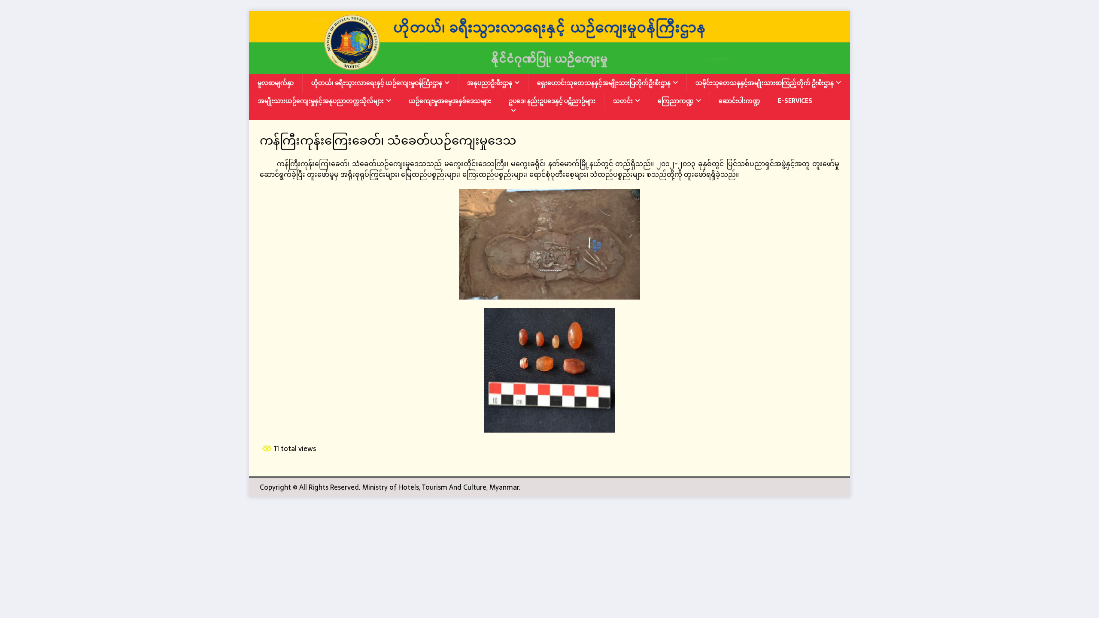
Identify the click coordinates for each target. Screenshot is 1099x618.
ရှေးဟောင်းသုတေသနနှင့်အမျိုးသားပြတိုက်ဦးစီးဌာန (604, 83)
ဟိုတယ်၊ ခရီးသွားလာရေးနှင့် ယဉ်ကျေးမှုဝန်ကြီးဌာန (376, 83)
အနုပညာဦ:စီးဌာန (489, 83)
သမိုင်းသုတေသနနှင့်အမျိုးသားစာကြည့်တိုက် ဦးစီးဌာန (764, 83)
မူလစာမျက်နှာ (276, 83)
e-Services (795, 101)
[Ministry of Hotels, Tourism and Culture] (549, 67)
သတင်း (623, 101)
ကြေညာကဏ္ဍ (676, 101)
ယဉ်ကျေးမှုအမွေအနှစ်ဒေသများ (450, 101)
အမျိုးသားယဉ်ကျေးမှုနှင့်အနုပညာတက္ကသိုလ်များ (321, 101)
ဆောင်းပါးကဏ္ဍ (739, 101)
